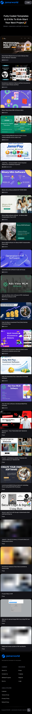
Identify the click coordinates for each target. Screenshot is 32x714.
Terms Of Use (5, 695)
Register (20, 677)
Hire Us (4, 681)
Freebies (20, 674)
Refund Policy (5, 702)
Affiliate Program (6, 677)
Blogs (20, 670)
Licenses (4, 691)
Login (28, 2)
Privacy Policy (5, 698)
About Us (4, 670)
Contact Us (5, 674)
